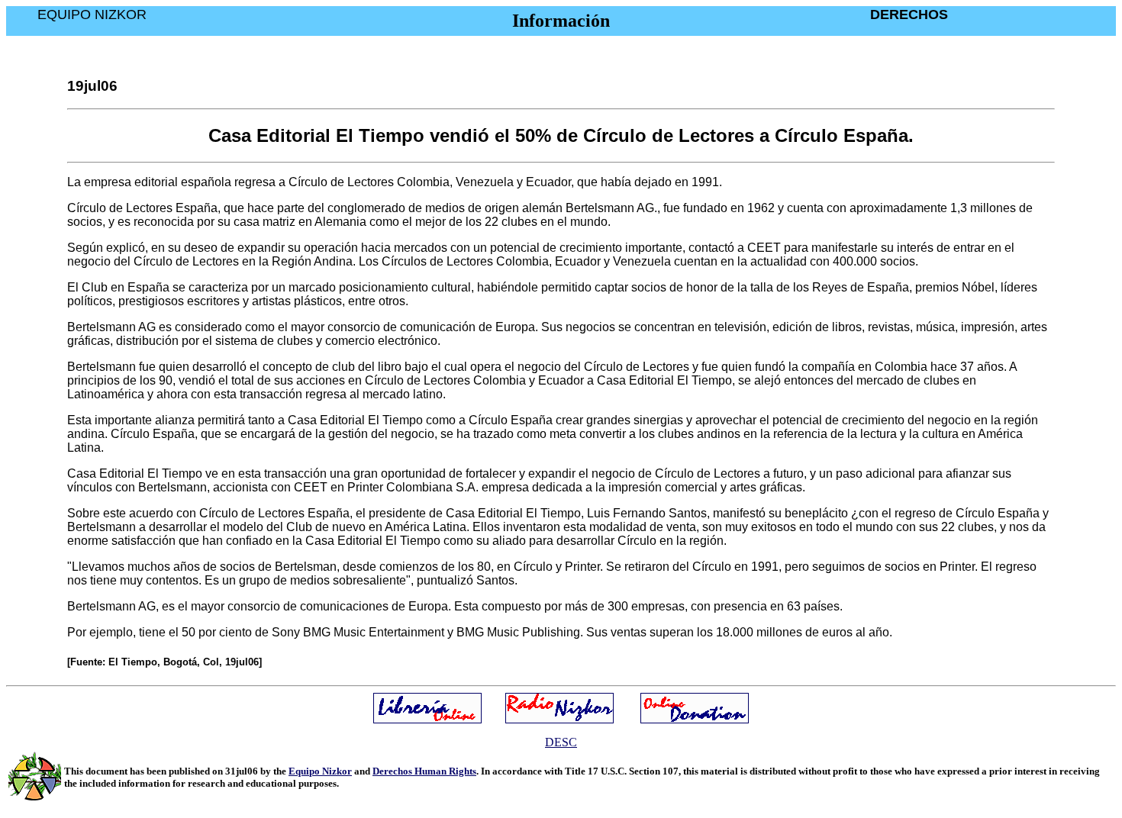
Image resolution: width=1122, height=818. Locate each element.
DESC (561, 742)
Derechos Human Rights (424, 771)
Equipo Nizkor (320, 771)
